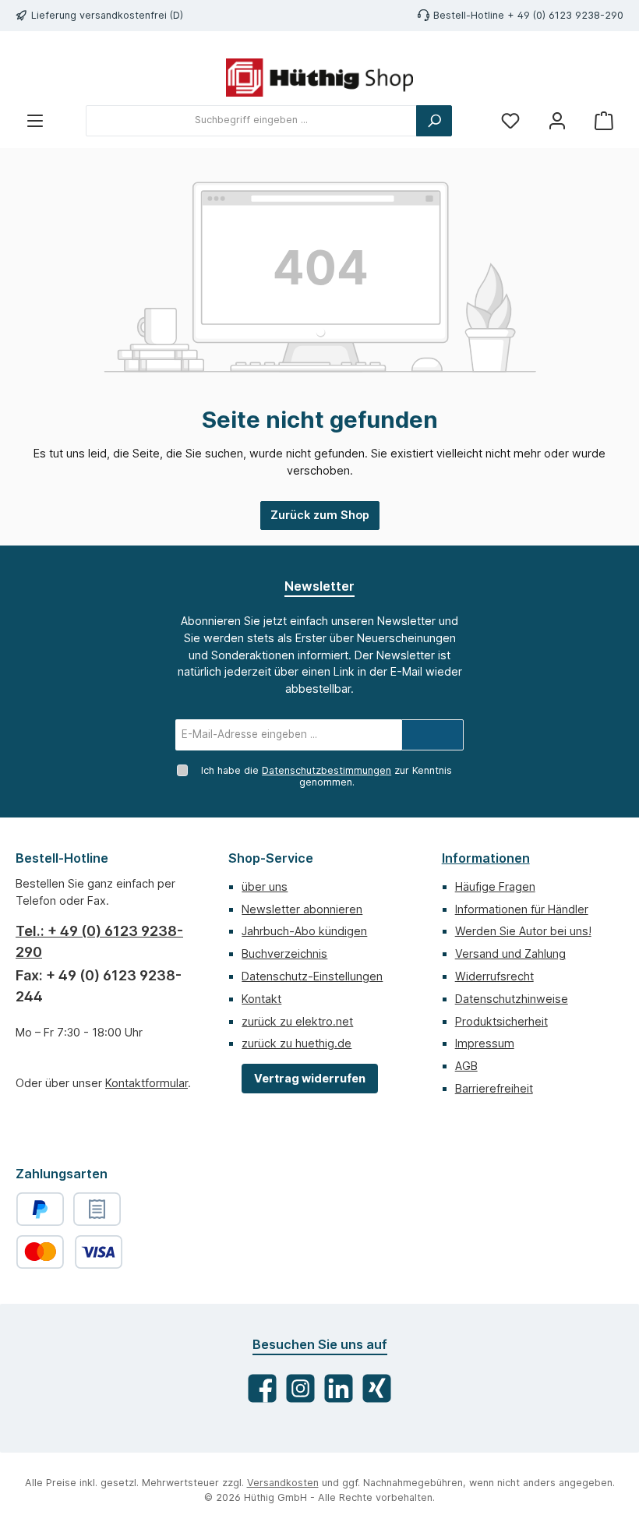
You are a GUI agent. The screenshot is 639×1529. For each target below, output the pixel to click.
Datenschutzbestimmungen (326, 770)
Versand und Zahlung (510, 953)
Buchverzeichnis (284, 953)
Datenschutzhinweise (511, 998)
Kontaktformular (146, 1082)
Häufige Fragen (495, 886)
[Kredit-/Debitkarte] (69, 1251)
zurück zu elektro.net (297, 1021)
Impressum (484, 1043)
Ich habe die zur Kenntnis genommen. (326, 776)
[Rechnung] (97, 1209)
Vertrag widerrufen (309, 1078)
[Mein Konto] (557, 120)
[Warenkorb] (603, 120)
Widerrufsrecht (494, 976)
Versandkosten (283, 1482)
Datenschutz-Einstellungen (312, 976)
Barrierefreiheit (494, 1088)
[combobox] (251, 120)
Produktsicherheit (501, 1021)
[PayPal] (40, 1209)
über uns (265, 886)
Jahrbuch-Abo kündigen (304, 931)
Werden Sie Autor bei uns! (523, 931)
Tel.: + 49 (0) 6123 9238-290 (99, 941)
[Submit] (432, 734)
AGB (466, 1065)
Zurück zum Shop (319, 514)
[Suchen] (434, 120)
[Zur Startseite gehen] (319, 77)
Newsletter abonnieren (302, 909)
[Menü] (35, 120)
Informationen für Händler (521, 909)
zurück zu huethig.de (296, 1043)
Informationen (486, 858)
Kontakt (261, 998)
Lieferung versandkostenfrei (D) (107, 15)
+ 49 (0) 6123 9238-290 (565, 15)
